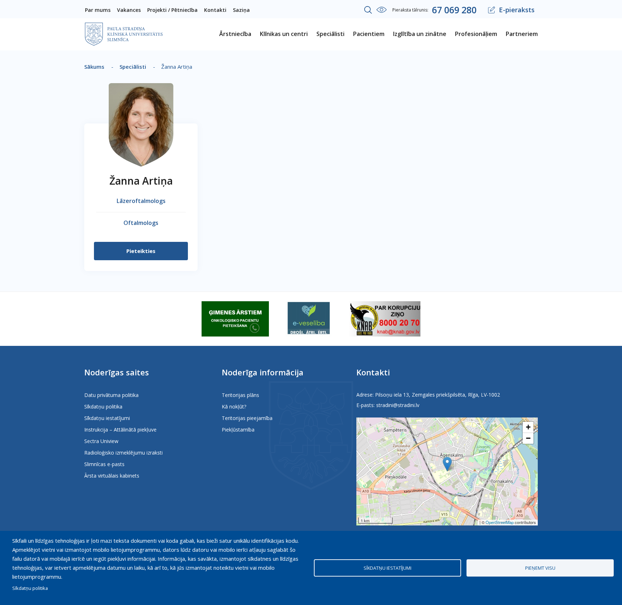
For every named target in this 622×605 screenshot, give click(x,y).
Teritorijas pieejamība (247, 418)
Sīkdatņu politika (103, 406)
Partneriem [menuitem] (522, 34)
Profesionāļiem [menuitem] (476, 34)
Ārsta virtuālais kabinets (111, 475)
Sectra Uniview (101, 441)
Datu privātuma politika (111, 395)
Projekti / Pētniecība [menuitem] (172, 9)
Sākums (94, 66)
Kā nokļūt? (234, 406)
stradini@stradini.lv (397, 405)
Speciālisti (133, 66)
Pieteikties (141, 250)
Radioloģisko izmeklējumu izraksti (123, 452)
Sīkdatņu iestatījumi (107, 418)
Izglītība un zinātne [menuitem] (419, 34)
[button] (447, 464)
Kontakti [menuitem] (215, 9)
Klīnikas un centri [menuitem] (284, 34)
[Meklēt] (368, 10)
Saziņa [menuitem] (241, 9)
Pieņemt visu (540, 568)
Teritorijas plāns (240, 395)
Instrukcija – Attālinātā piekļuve (120, 429)
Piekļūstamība (238, 429)
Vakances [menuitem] (129, 9)
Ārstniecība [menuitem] (235, 34)
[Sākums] (124, 27)
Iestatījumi (382, 10)
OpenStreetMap (500, 522)
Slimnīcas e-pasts (104, 464)
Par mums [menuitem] (98, 9)
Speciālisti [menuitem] (330, 34)
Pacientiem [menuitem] (368, 34)
